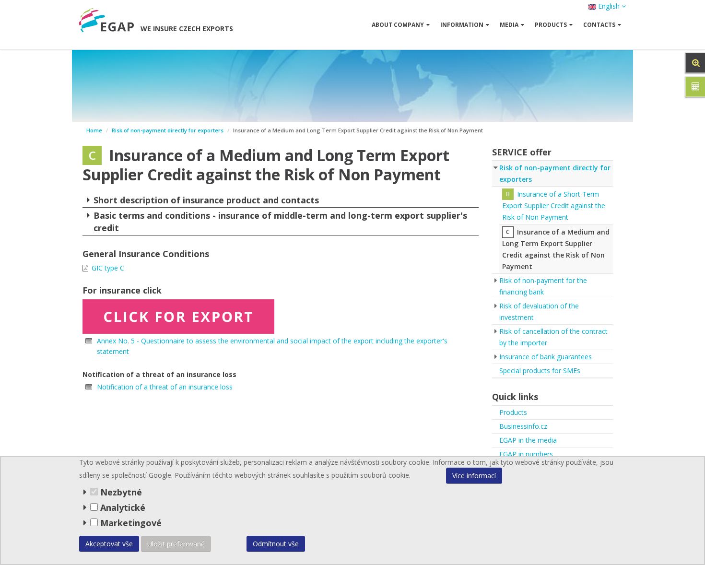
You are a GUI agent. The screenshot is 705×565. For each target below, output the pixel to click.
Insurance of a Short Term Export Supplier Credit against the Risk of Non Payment (553, 205)
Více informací (474, 475)
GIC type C (108, 267)
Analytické (122, 507)
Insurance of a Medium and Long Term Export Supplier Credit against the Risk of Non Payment (556, 249)
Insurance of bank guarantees (545, 356)
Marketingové (130, 523)
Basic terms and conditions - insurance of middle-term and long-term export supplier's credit (280, 222)
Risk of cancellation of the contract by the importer (553, 337)
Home (94, 130)
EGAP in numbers (526, 454)
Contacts (599, 25)
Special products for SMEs (539, 370)
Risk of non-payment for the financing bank (543, 286)
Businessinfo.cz (523, 426)
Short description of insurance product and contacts (206, 200)
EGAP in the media (528, 440)
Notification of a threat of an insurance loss (165, 386)
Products (513, 412)
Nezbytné (120, 492)
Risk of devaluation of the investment (539, 311)
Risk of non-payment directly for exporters (167, 130)
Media (509, 25)
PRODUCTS (551, 25)
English (609, 6)
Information (461, 25)
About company (398, 25)
